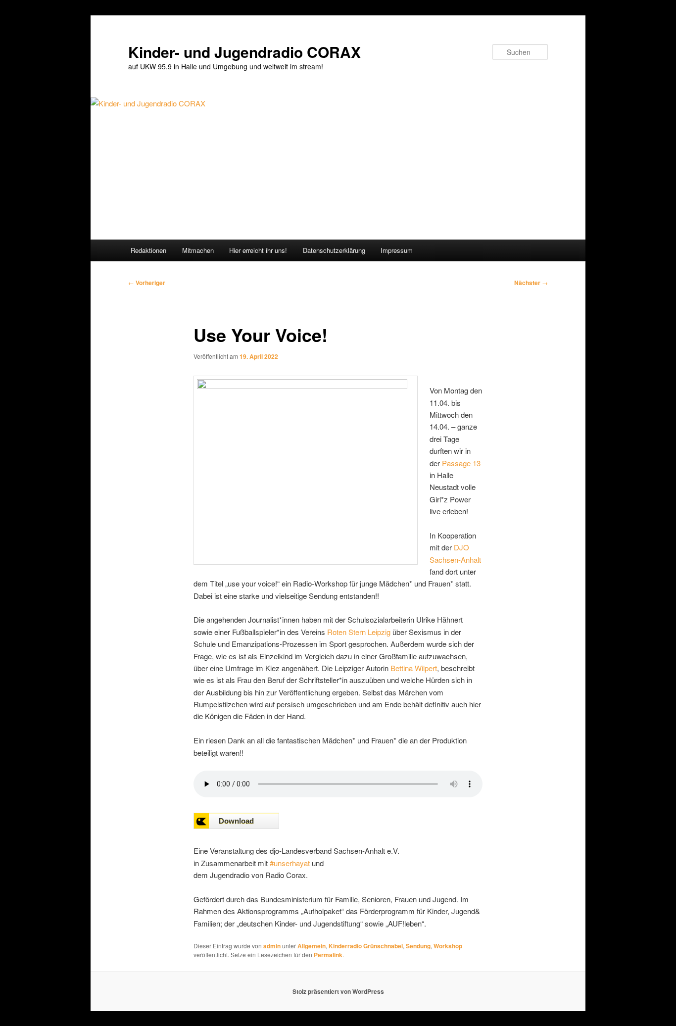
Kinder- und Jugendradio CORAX (244, 51)
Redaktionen (148, 250)
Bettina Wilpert (413, 668)
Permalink (328, 954)
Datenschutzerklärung (334, 250)
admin (272, 945)
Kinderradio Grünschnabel (366, 945)
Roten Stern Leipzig (358, 632)
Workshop (448, 945)
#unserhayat (290, 863)
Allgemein (311, 945)
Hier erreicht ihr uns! (258, 250)
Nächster (531, 282)
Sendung (418, 945)
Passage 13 (461, 463)
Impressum (397, 250)
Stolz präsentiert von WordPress (338, 991)
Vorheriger (146, 282)
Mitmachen (198, 250)
